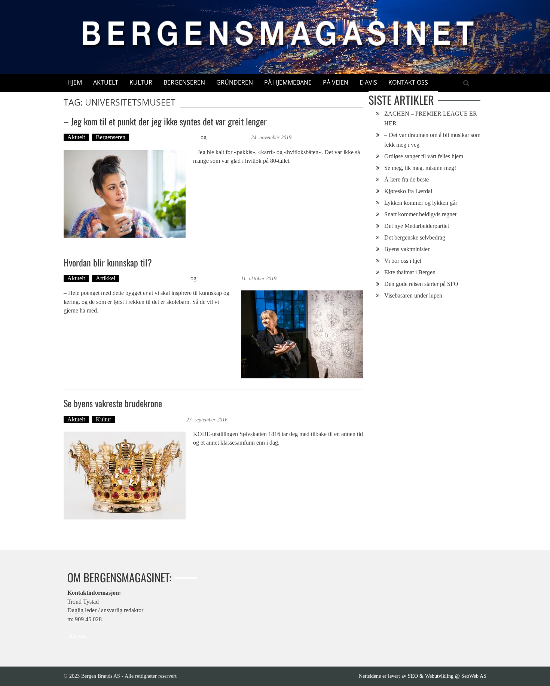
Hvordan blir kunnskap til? (108, 262)
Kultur (140, 82)
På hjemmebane (288, 82)
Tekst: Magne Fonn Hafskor (165, 137)
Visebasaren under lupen (413, 295)
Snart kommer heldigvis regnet (420, 214)
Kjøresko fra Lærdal (408, 191)
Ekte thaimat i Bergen (410, 272)
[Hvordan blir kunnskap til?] (302, 334)
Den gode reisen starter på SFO (421, 284)
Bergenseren (184, 82)
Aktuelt (105, 82)
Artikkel (105, 278)
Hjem (74, 82)
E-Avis (368, 82)
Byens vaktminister (407, 249)
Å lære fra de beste (406, 179)
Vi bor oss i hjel (402, 260)
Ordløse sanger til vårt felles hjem (423, 156)
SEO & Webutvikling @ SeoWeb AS (447, 676)
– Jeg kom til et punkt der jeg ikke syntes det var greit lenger (165, 121)
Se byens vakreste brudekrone (113, 403)
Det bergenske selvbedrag (414, 237)
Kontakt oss (408, 82)
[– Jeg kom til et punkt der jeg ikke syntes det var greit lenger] (125, 194)
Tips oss (76, 635)
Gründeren (234, 82)
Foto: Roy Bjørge (229, 137)
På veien (335, 82)
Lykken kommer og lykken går (420, 202)
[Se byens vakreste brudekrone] (125, 475)
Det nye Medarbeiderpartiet (416, 226)
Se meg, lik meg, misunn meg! (420, 168)
